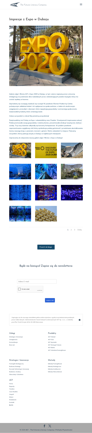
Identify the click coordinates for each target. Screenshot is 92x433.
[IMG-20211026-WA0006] (20, 179)
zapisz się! (50, 300)
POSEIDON (12, 400)
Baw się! (12, 345)
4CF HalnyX (51, 337)
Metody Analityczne (54, 369)
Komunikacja (13, 342)
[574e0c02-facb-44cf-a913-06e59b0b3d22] (46, 158)
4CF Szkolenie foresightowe (57, 350)
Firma (11, 383)
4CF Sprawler (52, 342)
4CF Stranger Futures (54, 345)
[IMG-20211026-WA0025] (72, 200)
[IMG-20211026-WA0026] (20, 221)
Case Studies (13, 391)
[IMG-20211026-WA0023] (46, 200)
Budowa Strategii (14, 366)
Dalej (79, 230)
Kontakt (11, 402)
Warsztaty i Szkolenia (16, 374)
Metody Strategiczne (54, 366)
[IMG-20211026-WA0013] (72, 179)
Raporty (11, 386)
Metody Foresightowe (55, 364)
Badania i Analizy (15, 372)
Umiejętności (13, 339)
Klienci (11, 397)
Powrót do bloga (46, 247)
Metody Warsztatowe (55, 372)
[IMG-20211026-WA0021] (20, 200)
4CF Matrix (51, 347)
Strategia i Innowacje (16, 337)
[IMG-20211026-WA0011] (46, 179)
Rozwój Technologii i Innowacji (19, 369)
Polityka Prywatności (64, 430)
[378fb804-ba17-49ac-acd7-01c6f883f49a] (20, 158)
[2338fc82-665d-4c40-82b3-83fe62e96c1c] (72, 158)
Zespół (11, 394)
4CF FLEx (51, 339)
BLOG (11, 405)
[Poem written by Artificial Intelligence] (46, 221)
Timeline (11, 389)
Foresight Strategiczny (16, 364)
